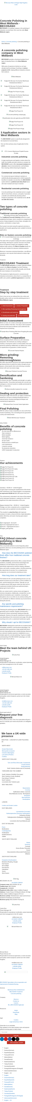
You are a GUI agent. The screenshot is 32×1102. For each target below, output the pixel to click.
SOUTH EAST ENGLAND (9, 856)
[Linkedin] (2, 1039)
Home (3, 41)
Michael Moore (4, 952)
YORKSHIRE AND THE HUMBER (11, 771)
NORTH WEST (6, 745)
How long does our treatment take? (16, 575)
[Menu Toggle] (16, 15)
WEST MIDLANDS (7, 784)
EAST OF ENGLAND (8, 823)
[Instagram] (17, 1039)
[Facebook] (10, 1039)
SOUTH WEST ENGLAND (9, 839)
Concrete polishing (11, 41)
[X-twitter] (14, 1039)
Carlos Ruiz (3, 908)
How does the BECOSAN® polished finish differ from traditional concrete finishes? (16, 555)
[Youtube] (6, 1039)
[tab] (7, 305)
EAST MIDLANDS (7, 808)
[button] (16, 482)
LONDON (4, 802)
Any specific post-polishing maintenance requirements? (12, 605)
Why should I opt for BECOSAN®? (16, 622)
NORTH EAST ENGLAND (9, 759)
